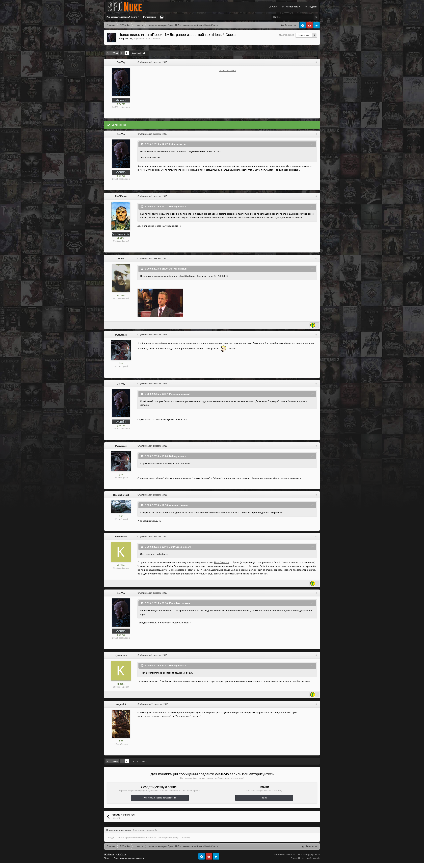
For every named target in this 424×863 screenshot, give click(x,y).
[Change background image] (161, 17)
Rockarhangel (121, 495)
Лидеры (312, 6)
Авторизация (287, 35)
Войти (264, 798)
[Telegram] (302, 25)
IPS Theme (109, 854)
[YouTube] (309, 25)
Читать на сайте (227, 70)
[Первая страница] (108, 53)
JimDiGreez (121, 196)
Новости (157, 38)
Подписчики (303, 35)
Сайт (274, 6)
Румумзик (121, 334)
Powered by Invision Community (305, 858)
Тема (106, 858)
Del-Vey (128, 38)
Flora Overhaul (221, 562)
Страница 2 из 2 (139, 53)
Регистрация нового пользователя (159, 798)
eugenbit (121, 704)
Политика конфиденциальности (129, 858)
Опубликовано (152, 62)
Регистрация (149, 17)
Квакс (121, 258)
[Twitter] (316, 25)
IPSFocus (121, 854)
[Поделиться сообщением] (316, 62)
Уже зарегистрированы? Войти (122, 17)
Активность (291, 6)
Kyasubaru (121, 536)
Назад (115, 53)
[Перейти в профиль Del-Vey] (111, 37)
